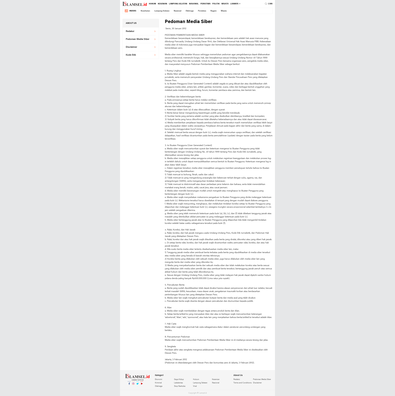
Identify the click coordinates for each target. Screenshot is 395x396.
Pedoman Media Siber (137, 39)
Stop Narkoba (179, 386)
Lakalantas (178, 383)
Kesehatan (145, 11)
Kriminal (158, 383)
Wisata (225, 4)
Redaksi (130, 31)
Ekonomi (158, 379)
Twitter (137, 388)
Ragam (213, 11)
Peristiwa (205, 4)
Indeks (132, 11)
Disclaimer (131, 47)
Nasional (194, 4)
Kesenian (162, 4)
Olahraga (190, 11)
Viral (195, 386)
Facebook (129, 388)
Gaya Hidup (179, 379)
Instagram (133, 388)
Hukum (152, 4)
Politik (216, 4)
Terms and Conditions (242, 383)
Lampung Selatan (178, 4)
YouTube (141, 388)
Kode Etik (131, 55)
